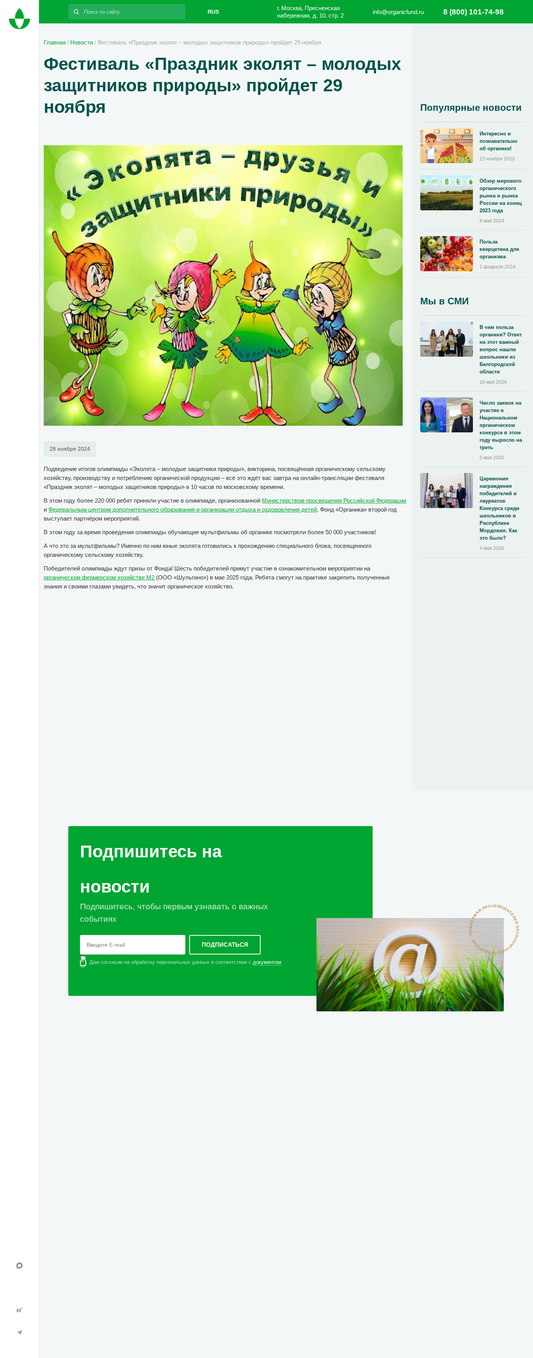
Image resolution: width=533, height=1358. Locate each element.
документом (267, 962)
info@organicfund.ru (398, 12)
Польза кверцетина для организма (499, 249)
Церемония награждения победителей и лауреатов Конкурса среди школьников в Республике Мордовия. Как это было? (499, 508)
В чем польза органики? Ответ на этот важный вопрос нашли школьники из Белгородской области (501, 349)
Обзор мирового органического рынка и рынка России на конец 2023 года (501, 195)
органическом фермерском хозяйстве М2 (99, 577)
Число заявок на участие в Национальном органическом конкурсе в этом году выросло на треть (501, 425)
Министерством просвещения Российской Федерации (334, 500)
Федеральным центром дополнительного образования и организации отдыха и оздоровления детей (182, 509)
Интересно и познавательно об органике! (498, 141)
